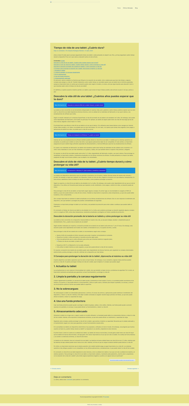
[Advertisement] (94, 27)
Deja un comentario (59, 50)
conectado (69, 379)
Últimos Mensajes (128, 8)
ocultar (63, 60)
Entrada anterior (55, 368)
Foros (119, 8)
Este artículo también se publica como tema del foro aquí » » (122, 360)
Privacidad (106, 397)
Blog (136, 8)
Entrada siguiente (133, 368)
